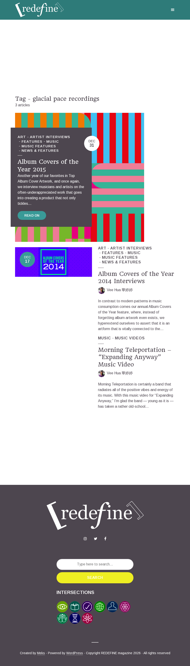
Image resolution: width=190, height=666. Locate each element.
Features (32, 141)
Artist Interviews (50, 137)
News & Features (40, 150)
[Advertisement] (95, 57)
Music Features (39, 146)
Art (22, 137)
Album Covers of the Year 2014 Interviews (136, 277)
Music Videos (130, 338)
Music (52, 141)
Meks (41, 653)
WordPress (74, 653)
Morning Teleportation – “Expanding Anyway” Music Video (134, 357)
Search (95, 578)
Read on (31, 215)
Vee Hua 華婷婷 (120, 290)
